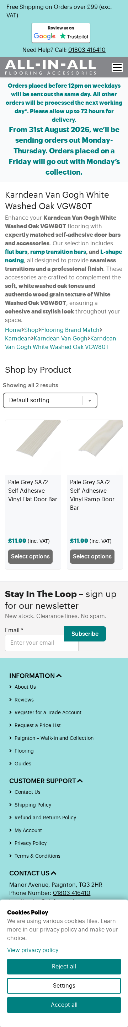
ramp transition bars (58, 252)
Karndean (18, 339)
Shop (31, 330)
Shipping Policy (33, 805)
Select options (30, 556)
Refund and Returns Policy (45, 817)
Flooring (24, 751)
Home (13, 330)
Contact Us (28, 792)
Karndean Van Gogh (60, 339)
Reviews (24, 700)
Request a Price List (38, 725)
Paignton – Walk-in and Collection (54, 738)
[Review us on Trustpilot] (73, 36)
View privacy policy (32, 950)
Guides (23, 763)
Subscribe (84, 634)
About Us (25, 687)
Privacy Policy (31, 843)
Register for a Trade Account (48, 712)
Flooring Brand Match (70, 330)
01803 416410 (87, 50)
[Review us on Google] (45, 36)
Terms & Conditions (37, 856)
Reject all (64, 966)
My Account (28, 830)
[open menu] (117, 67)
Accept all (64, 1005)
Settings (64, 986)
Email (14, 630)
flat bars (16, 252)
